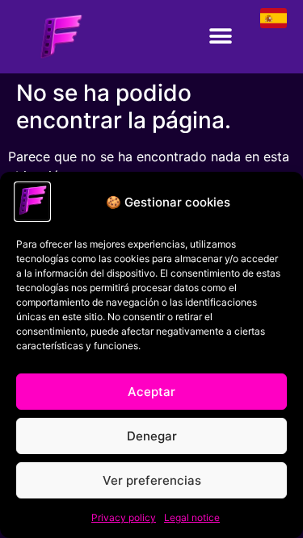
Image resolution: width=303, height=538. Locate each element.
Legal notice (192, 517)
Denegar (152, 436)
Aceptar (151, 391)
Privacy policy (123, 517)
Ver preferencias (152, 480)
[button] (220, 37)
